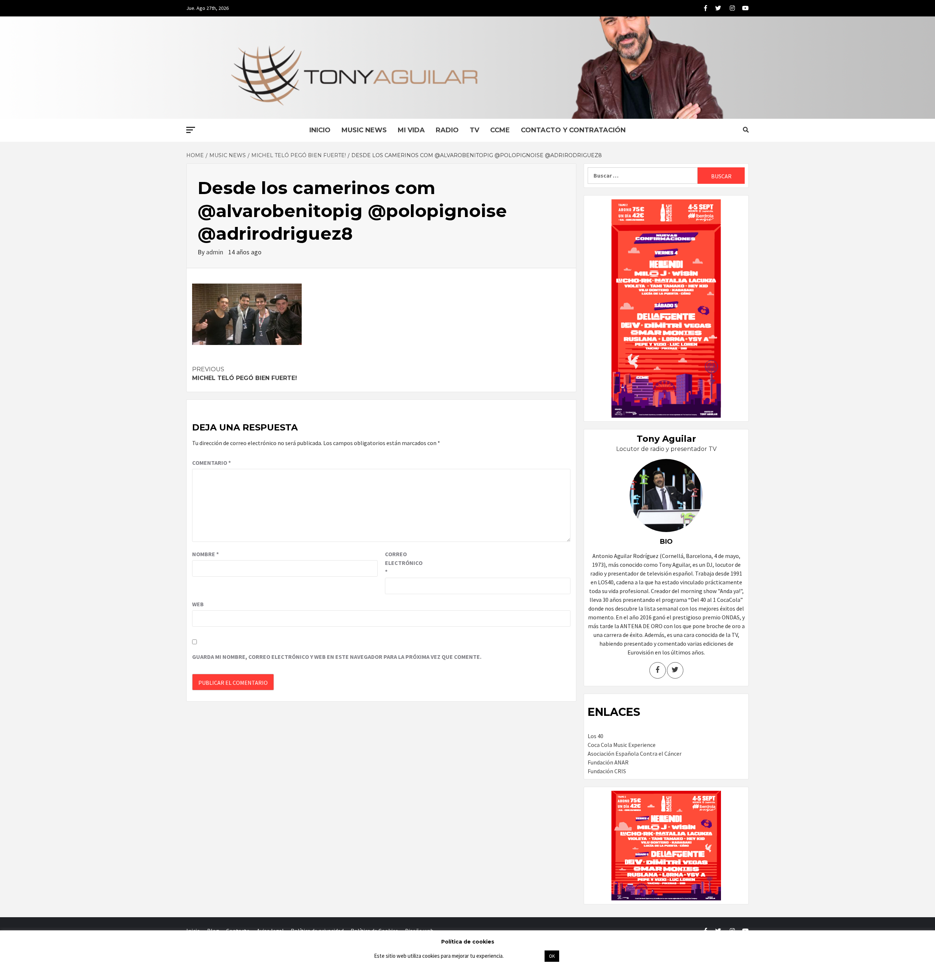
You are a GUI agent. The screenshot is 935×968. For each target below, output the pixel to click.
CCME (500, 130)
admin (215, 252)
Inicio (320, 130)
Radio (447, 130)
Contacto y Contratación (573, 130)
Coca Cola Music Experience (622, 744)
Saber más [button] (523, 955)
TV (474, 130)
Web (198, 604)
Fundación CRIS (607, 771)
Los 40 (595, 736)
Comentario (211, 462)
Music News (364, 130)
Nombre (205, 554)
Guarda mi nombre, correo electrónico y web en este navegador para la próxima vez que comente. (336, 656)
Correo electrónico (403, 562)
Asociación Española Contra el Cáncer (635, 753)
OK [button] (552, 956)
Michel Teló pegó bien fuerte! (244, 373)
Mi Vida (411, 130)
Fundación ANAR (608, 762)
